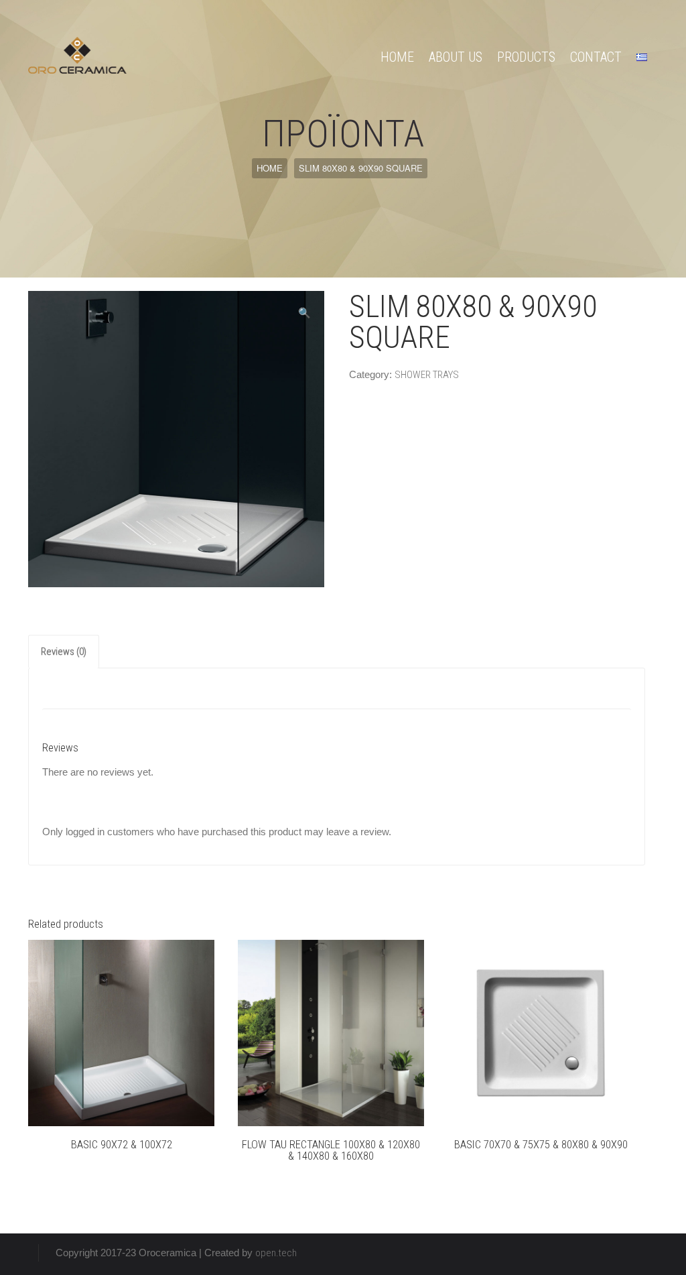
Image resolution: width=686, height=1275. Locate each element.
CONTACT (596, 57)
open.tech (276, 1253)
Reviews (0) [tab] (63, 652)
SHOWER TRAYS (427, 375)
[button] (304, 313)
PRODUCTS (526, 57)
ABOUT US (455, 57)
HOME (397, 57)
